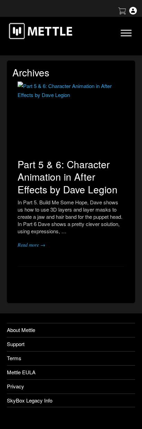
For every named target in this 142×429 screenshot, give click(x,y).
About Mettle (21, 329)
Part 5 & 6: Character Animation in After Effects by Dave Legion (68, 176)
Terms (14, 358)
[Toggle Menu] (126, 33)
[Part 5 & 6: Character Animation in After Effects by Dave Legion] (71, 117)
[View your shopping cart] (122, 12)
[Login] (133, 12)
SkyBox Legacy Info (29, 400)
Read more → (31, 245)
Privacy (15, 386)
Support (15, 343)
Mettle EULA (21, 372)
